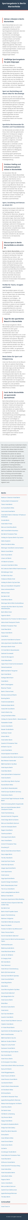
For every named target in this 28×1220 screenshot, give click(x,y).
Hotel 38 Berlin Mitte (7, 1138)
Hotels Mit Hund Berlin (8, 709)
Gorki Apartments (6, 871)
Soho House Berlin (6, 555)
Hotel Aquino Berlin (7, 767)
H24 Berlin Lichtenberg (8, 1114)
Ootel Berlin (4, 681)
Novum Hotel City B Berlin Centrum (11, 1020)
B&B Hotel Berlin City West (9, 764)
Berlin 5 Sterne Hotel (7, 691)
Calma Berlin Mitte (6, 1176)
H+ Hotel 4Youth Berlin (8, 1027)
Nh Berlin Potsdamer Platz (9, 626)
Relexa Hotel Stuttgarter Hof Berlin (11, 1103)
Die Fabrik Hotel (6, 1110)
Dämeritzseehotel (6, 667)
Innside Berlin (5, 520)
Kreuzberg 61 (5, 847)
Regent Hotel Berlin (7, 830)
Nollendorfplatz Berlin (7, 705)
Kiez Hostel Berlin (6, 1055)
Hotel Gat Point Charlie (8, 861)
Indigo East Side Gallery (8, 1128)
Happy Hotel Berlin (6, 1121)
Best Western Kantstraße (8, 760)
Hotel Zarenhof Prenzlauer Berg (10, 1166)
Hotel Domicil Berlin (7, 1141)
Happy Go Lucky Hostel (8, 1045)
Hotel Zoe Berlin (6, 778)
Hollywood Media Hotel (8, 579)
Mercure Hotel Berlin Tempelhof (10, 586)
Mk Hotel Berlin (5, 962)
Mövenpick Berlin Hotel (8, 646)
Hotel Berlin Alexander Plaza (9, 1096)
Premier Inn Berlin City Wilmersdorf (11, 929)
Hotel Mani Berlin (6, 771)
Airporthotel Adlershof (8, 993)
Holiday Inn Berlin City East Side (10, 582)
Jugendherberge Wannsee (9, 1193)
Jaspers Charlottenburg (8, 915)
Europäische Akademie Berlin (9, 1124)
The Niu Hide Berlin (7, 858)
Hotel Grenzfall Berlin (7, 979)
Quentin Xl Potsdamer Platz (9, 743)
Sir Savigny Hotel (6, 958)
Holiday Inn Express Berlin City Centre (12, 537)
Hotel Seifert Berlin (6, 740)
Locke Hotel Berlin (6, 750)
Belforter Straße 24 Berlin (8, 1041)
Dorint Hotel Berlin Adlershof (9, 936)
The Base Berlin (5, 1197)
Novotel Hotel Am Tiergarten (9, 816)
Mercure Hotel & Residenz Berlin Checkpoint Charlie (10, 808)
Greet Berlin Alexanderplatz (9, 788)
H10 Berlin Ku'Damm (7, 561)
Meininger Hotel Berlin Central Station (12, 548)
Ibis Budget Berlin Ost (7, 996)
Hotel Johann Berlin (7, 795)
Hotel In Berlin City (6, 712)
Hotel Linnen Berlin (6, 1145)
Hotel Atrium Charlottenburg (9, 969)
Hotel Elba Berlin (6, 1159)
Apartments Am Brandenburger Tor (11, 1031)
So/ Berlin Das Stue (6, 575)
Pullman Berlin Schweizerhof (9, 501)
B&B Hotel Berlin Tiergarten (9, 671)
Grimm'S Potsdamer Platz (8, 844)
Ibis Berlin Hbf (5, 596)
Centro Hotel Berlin (7, 1183)
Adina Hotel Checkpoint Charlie (10, 622)
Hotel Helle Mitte (6, 1169)
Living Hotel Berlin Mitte (8, 715)
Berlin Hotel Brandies (7, 1034)
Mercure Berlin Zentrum (8, 1186)
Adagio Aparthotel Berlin (8, 868)
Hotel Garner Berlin (7, 1000)
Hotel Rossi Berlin (6, 1107)
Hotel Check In (5, 1206)
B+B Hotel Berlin (6, 1093)
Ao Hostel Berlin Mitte (7, 508)
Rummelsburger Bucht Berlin (9, 1052)
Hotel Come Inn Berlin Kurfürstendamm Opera (13, 940)
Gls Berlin (4, 1148)
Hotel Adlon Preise (6, 524)
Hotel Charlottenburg (7, 813)
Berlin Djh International (8, 972)
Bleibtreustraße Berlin (7, 948)
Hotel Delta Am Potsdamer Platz (10, 1155)
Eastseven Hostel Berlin (8, 1048)
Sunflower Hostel (6, 733)
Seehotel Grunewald (7, 653)
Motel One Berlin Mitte (8, 544)
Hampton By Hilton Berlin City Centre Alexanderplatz (12, 607)
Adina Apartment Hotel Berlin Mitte (11, 643)
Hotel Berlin (4, 636)
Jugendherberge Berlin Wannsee (10, 1100)
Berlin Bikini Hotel (6, 612)
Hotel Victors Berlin (7, 1058)
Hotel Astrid (4, 1010)
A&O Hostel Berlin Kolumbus (9, 530)
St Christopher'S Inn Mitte (9, 1062)
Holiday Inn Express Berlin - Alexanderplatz (13, 719)
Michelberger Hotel (7, 572)
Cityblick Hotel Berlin (7, 1024)
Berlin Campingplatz (7, 684)
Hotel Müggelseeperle (7, 1072)
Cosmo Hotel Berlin (7, 726)
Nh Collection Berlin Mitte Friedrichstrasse (13, 568)
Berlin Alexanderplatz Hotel (9, 885)
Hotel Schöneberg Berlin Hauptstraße (12, 804)
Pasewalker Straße (6, 722)
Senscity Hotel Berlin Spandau (10, 976)
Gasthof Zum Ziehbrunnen (9, 1190)
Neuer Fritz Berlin (6, 925)
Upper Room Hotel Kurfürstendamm (12, 664)
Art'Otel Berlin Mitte (7, 1090)
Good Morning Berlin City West (10, 989)
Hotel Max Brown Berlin (8, 951)
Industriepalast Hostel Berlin (9, 753)
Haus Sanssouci (5, 965)
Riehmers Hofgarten (7, 918)
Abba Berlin (4, 986)
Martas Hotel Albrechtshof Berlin (11, 851)
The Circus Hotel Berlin (8, 889)
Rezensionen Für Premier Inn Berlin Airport (14, 619)
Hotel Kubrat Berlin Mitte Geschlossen (12, 1065)
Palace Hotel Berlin (6, 633)
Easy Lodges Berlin (6, 854)
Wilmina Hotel (5, 593)
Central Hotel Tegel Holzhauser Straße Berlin (12, 799)
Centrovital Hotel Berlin (8, 511)
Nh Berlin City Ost (6, 747)
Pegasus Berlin (5, 1179)
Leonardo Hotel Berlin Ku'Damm (10, 639)
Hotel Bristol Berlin (6, 600)
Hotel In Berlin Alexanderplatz (10, 1086)
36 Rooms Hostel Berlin (8, 1162)
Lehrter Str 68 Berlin (7, 955)
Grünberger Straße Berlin (8, 1152)
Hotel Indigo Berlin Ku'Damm (9, 820)
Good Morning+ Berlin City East (10, 781)
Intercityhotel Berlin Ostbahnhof (10, 774)
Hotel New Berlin (6, 629)
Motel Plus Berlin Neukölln (9, 1131)
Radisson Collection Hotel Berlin (10, 497)
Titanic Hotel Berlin (6, 504)
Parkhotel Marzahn (7, 944)
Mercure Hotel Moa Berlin (8, 527)
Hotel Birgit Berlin (6, 982)
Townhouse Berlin (6, 833)
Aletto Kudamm (5, 541)
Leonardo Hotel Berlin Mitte (9, 565)
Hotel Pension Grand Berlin (9, 1079)
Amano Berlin (5, 736)
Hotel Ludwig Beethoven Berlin (10, 892)
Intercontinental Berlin (8, 589)
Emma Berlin (5, 1134)
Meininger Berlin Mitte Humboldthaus (12, 603)
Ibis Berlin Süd (5, 908)
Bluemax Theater (6, 688)
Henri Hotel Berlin (6, 840)
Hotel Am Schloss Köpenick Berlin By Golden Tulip (12, 904)
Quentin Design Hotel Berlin (9, 882)
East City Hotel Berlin (7, 1014)
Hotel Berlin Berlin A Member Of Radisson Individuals (13, 516)
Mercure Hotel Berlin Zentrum (10, 823)
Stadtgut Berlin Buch (7, 677)
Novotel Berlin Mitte (7, 785)
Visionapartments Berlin (8, 837)
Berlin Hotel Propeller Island (9, 911)
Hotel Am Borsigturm (7, 657)
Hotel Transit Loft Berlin (8, 1076)
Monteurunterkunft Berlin (9, 695)
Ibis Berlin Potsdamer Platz (9, 534)
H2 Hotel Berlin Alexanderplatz (10, 650)
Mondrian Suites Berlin (8, 1007)
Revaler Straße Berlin (7, 729)
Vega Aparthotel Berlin (8, 878)
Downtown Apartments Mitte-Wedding (12, 899)
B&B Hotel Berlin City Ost (8, 1038)
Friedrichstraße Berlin (7, 702)
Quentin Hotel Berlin (7, 1017)
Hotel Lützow (5, 875)
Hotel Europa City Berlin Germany (11, 792)
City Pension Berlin (6, 1117)
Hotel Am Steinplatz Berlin (9, 827)
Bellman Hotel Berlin (7, 896)
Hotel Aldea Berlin (6, 660)
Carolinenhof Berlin (7, 1083)
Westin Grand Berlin (7, 551)
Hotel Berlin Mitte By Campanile (10, 922)
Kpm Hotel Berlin (6, 674)
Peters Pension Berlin (7, 932)
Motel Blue (4, 1003)
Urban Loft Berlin (6, 558)
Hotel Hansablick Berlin (8, 1172)
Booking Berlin (5, 698)
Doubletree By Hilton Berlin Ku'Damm (12, 757)
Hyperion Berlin (5, 615)
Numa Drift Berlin (6, 1069)
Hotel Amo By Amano (7, 864)
